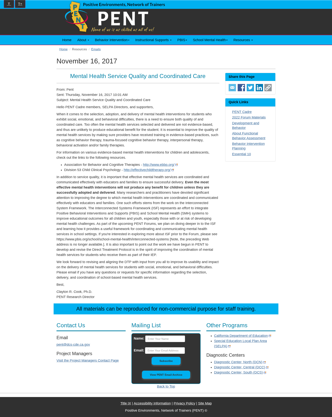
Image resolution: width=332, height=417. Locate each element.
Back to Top (166, 386)
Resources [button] (242, 40)
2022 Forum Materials (249, 117)
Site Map (205, 403)
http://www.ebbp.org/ (158, 165)
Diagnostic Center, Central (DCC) (239, 367)
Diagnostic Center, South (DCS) (238, 372)
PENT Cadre (242, 112)
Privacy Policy (184, 403)
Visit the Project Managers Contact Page (87, 360)
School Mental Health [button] (209, 40)
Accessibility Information (152, 403)
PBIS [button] (181, 40)
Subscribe (170, 360)
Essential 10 (241, 154)
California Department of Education (241, 336)
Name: (139, 338)
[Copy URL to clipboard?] (268, 87)
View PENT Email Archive (166, 374)
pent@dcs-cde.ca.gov (73, 344)
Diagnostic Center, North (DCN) (238, 362)
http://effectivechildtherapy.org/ (147, 170)
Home (66, 40)
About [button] (82, 40)
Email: (139, 350)
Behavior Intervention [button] (111, 40)
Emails (96, 49)
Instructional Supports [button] (152, 40)
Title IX (125, 403)
